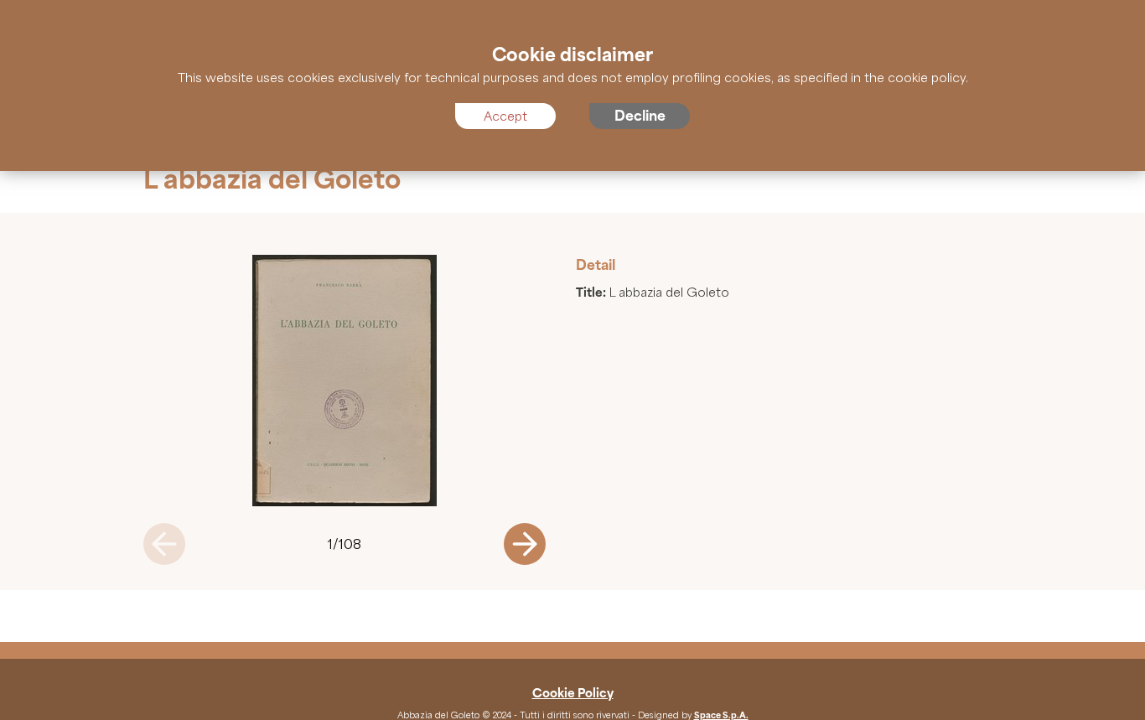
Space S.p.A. (721, 715)
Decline (640, 115)
